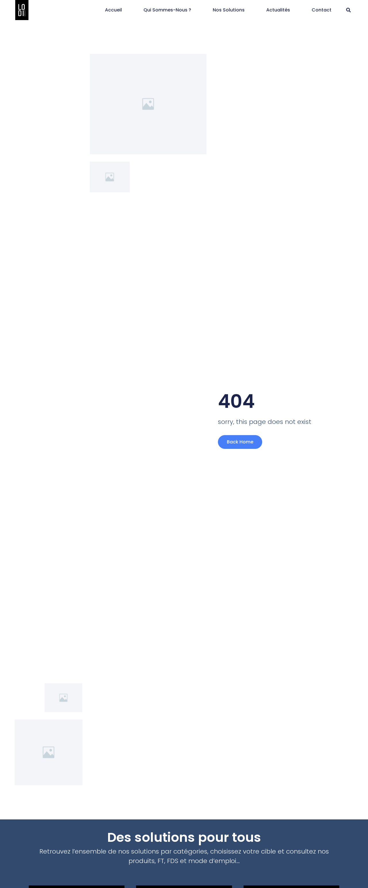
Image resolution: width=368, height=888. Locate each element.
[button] (348, 10)
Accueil (113, 10)
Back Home (240, 442)
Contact (321, 10)
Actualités (278, 10)
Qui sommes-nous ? (167, 10)
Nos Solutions (229, 10)
